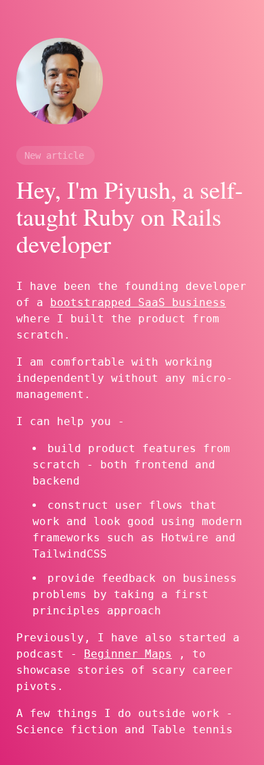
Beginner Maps (128, 653)
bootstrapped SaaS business (138, 302)
